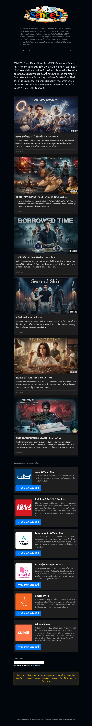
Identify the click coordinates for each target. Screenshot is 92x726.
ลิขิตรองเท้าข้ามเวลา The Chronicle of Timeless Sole (41, 196)
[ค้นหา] (77, 6)
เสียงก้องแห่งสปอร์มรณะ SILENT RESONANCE (38, 437)
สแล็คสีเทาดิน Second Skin (28, 317)
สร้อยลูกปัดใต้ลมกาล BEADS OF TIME (33, 377)
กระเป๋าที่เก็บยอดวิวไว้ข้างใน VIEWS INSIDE (36, 136)
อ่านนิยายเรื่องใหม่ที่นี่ (28, 488)
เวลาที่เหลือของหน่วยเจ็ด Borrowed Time (35, 257)
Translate (35, 665)
